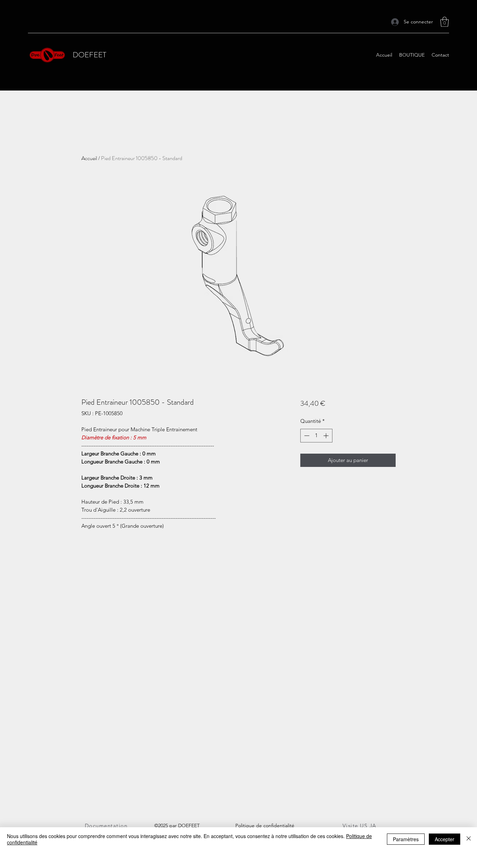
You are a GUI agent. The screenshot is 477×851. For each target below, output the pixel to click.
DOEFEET (89, 54)
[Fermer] (468, 839)
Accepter (444, 839)
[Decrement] (306, 435)
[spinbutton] (316, 435)
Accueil (89, 158)
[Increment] (326, 435)
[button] (444, 22)
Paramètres (406, 839)
